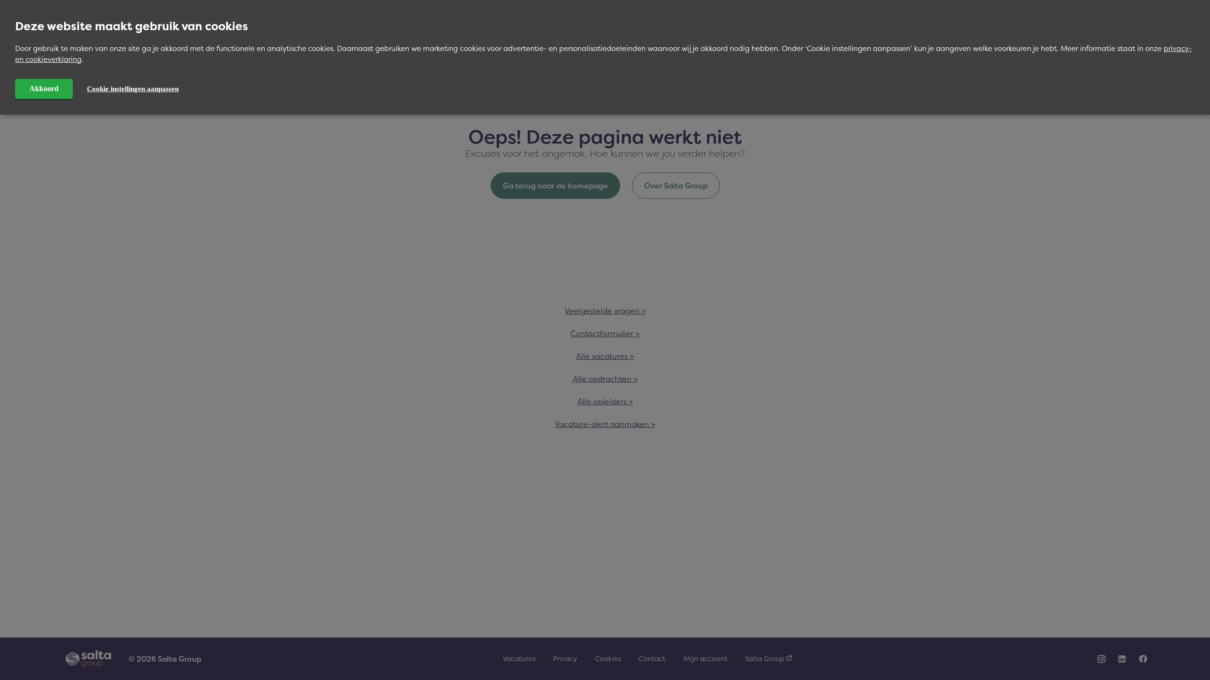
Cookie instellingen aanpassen (133, 89)
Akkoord (44, 89)
